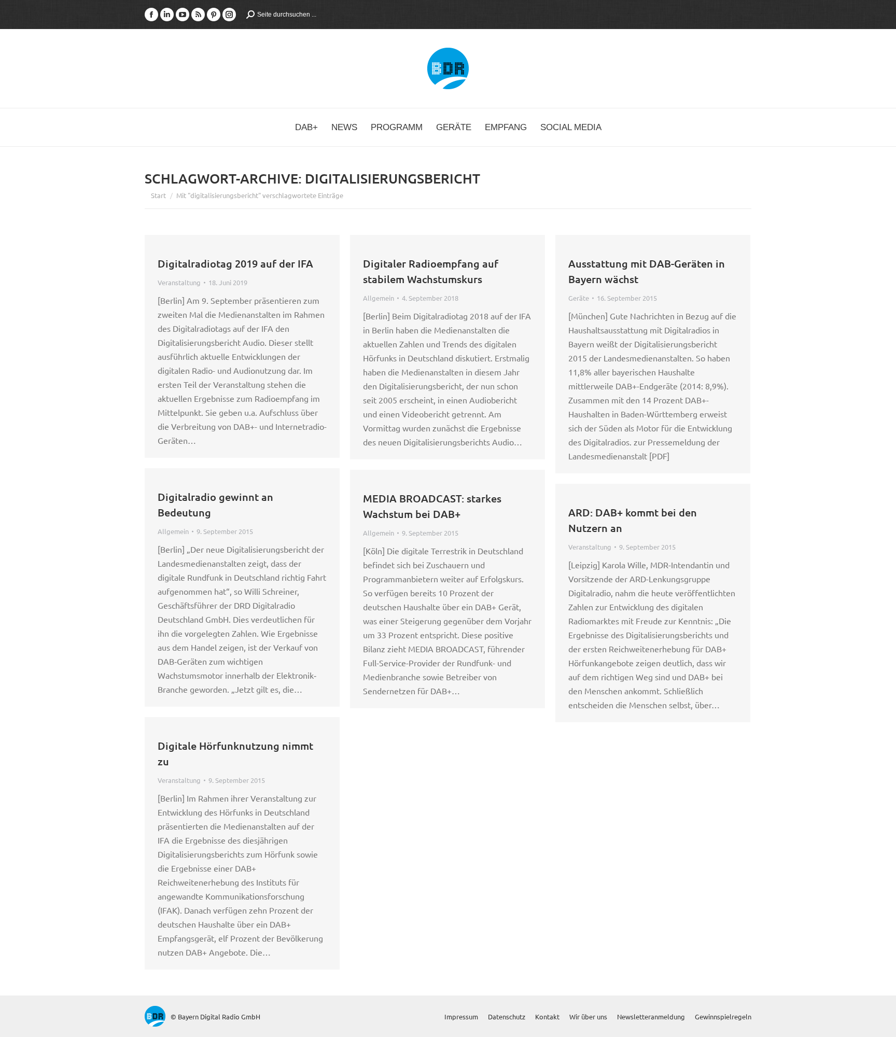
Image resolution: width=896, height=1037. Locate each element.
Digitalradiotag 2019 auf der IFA (235, 263)
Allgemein (378, 297)
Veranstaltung (179, 282)
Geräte (578, 297)
